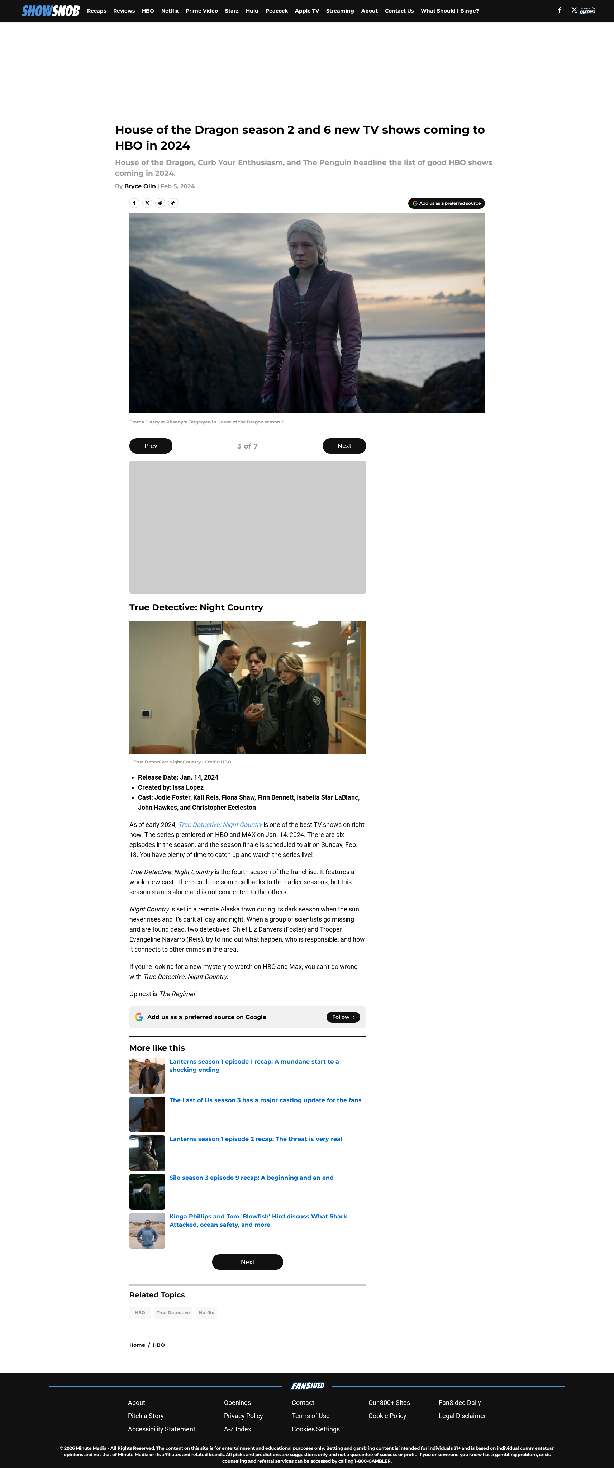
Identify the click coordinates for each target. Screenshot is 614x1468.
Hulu (252, 11)
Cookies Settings (316, 1429)
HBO (148, 11)
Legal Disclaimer (462, 1416)
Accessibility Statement (161, 1429)
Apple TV (307, 11)
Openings (237, 1402)
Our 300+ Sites (389, 1402)
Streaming (340, 11)
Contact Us (399, 11)
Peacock (277, 11)
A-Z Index (237, 1429)
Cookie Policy (387, 1416)
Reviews (124, 11)
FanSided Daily (460, 1402)
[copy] (173, 203)
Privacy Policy (243, 1416)
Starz (232, 11)
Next (344, 446)
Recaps (96, 11)
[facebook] (559, 10)
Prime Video (202, 11)
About (369, 11)
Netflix (170, 11)
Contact (303, 1402)
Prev (150, 446)
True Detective (173, 1312)
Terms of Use (311, 1416)
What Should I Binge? (450, 11)
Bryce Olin (140, 186)
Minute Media (91, 1448)
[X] (574, 10)
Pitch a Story (146, 1416)
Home (137, 1345)
